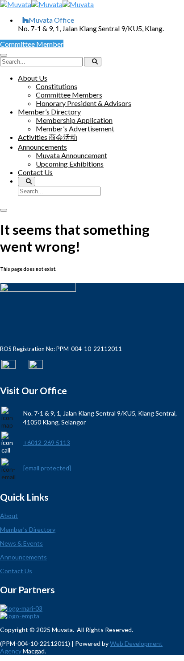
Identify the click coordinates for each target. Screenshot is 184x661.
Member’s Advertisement (75, 128)
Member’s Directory (49, 111)
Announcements (42, 147)
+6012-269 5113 (46, 442)
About (9, 515)
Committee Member (31, 44)
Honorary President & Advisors (83, 103)
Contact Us (35, 172)
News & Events (21, 543)
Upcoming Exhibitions (70, 163)
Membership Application (74, 120)
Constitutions (56, 86)
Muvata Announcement (71, 155)
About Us (32, 77)
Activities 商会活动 (47, 137)
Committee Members (69, 94)
